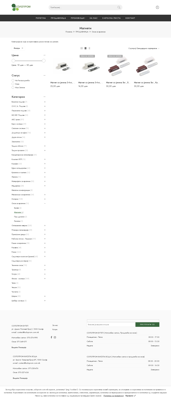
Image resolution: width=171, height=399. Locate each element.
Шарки (16, 296)
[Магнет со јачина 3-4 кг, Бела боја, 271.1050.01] (63, 66)
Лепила (16, 177)
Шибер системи (19, 300)
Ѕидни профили (19, 150)
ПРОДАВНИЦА (58, 18)
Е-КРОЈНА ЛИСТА (112, 18)
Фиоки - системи (20, 278)
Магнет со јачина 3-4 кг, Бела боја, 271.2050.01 (91, 82)
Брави (17, 208)
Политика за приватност (114, 395)
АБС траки (17, 119)
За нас (55, 325)
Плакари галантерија (22, 230)
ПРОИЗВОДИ (77, 18)
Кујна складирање (21, 168)
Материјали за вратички (23, 181)
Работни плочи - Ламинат (23, 239)
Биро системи (19, 124)
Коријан (16, 163)
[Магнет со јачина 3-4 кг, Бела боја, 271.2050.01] (91, 66)
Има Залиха (20, 87)
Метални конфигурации (22, 190)
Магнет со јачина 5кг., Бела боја (119, 82)
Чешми (16, 287)
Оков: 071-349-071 (19, 341)
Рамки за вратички (20, 243)
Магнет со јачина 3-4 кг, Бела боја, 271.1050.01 (63, 82)
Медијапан (17, 186)
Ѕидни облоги (19, 146)
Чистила (16, 292)
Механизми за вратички (22, 194)
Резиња (18, 221)
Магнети (18, 212)
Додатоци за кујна (21, 132)
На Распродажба (22, 80)
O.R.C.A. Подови (19, 106)
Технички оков (19, 265)
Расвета (16, 247)
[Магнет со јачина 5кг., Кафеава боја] (146, 66)
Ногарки (17, 199)
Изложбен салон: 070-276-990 (25, 337)
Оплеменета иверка (21, 225)
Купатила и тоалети (21, 172)
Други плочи (18, 137)
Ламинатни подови (21, 110)
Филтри (17, 48)
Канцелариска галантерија (24, 155)
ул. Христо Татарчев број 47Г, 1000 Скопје (30, 359)
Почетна (69, 32)
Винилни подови (19, 102)
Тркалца (16, 269)
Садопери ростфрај (21, 261)
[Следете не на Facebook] (51, 337)
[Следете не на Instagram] (55, 337)
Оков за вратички (99, 32)
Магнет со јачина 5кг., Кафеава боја (146, 82)
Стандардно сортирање (146, 48)
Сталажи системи (20, 128)
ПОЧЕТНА (41, 18)
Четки (15, 283)
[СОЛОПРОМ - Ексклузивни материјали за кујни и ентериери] (21, 7)
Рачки (16, 252)
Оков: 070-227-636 (21, 372)
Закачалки (17, 141)
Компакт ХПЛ (18, 159)
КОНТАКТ (130, 18)
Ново (17, 84)
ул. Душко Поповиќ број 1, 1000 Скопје (27, 329)
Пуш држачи (20, 216)
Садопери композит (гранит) (24, 256)
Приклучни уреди (20, 234)
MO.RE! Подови (20, 115)
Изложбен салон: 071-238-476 (25, 368)
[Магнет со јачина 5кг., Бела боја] (119, 66)
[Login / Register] (157, 7)
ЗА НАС (94, 18)
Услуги (16, 274)
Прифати (129, 395)
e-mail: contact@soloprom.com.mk (25, 332)
